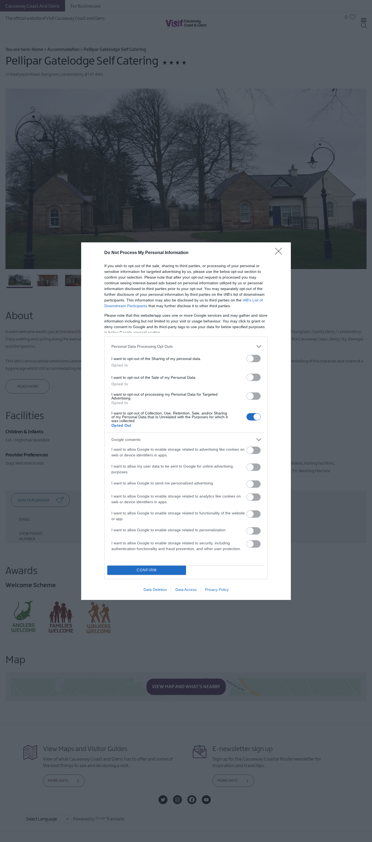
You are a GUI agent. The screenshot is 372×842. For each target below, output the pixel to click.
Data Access (186, 589)
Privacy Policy (217, 589)
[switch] (253, 358)
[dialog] (186, 421)
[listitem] (186, 346)
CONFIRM (147, 570)
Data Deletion (155, 589)
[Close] (280, 253)
